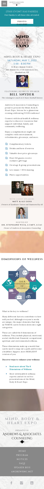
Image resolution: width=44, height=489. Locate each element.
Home (22, 451)
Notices (22, 459)
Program (22, 455)
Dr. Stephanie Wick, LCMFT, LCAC (22, 225)
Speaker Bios (22, 467)
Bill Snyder (22, 95)
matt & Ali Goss (22, 201)
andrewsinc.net (22, 471)
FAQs (22, 463)
